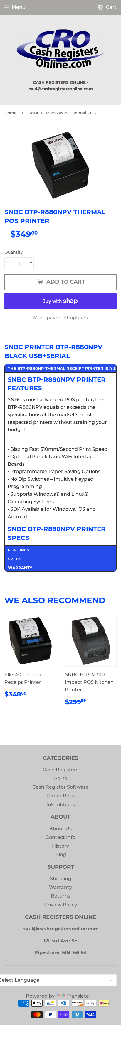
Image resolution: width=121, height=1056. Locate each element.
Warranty (60, 887)
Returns (60, 896)
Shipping (60, 878)
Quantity (13, 252)
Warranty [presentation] (20, 567)
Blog (60, 854)
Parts (60, 778)
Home (10, 112)
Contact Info (60, 837)
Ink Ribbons (60, 804)
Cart (111, 7)
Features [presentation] (18, 550)
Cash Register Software (60, 787)
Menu (19, 7)
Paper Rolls (60, 796)
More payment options (60, 317)
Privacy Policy (60, 904)
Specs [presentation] (14, 558)
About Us (60, 828)
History (60, 846)
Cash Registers (60, 769)
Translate (78, 996)
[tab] (60, 368)
